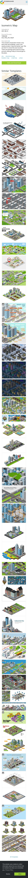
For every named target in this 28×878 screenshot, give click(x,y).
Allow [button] (19, 874)
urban (21, 58)
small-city (14, 58)
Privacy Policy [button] (9, 870)
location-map (5, 58)
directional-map (10, 56)
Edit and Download (14, 63)
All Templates (14, 857)
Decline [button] (8, 874)
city (3, 56)
